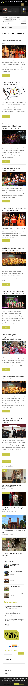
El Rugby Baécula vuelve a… (16, 586)
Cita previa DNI (6, 19)
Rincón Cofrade (6, 493)
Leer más (6, 75)
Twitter (21, 23)
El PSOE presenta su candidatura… (14, 565)
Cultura (4, 470)
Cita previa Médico (17, 17)
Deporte (6, 667)
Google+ (25, 23)
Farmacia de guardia (7, 17)
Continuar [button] (16, 684)
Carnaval (6, 673)
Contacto (5, 21)
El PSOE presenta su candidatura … (12, 9)
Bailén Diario (4, 27)
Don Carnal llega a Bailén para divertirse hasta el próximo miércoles (13, 420)
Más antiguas (7, 461)
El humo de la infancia (9, 615)
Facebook (23, 23)
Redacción (11, 488)
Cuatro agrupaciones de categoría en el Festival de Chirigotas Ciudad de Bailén (12, 126)
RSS (22, 4)
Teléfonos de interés (15, 19)
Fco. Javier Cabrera (12, 511)
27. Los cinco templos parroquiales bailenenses (14, 619)
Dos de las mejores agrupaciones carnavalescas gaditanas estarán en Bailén (12, 337)
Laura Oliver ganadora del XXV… (17, 593)
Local (4, 515)
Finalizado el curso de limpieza (16, 579)
